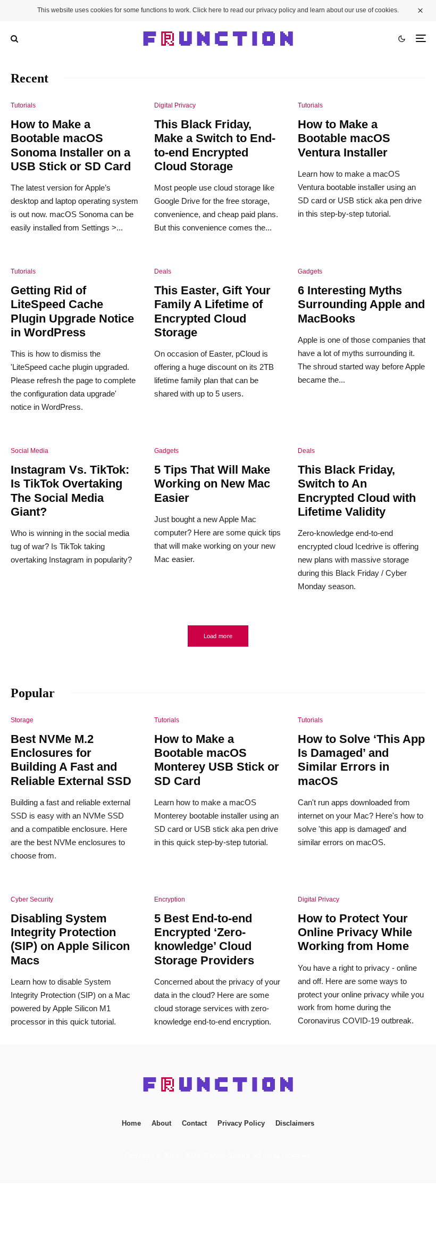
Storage (22, 720)
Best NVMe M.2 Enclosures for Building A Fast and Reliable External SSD (71, 760)
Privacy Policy (241, 1123)
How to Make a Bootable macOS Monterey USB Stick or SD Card (216, 760)
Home (131, 1123)
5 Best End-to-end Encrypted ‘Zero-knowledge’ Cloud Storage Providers (204, 939)
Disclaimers (294, 1123)
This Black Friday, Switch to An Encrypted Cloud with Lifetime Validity (357, 490)
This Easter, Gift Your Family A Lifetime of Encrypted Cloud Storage (212, 311)
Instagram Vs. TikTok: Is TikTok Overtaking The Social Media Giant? (70, 490)
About (161, 1123)
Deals (162, 271)
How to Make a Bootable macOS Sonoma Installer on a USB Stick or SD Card (71, 145)
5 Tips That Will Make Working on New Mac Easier (212, 484)
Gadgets (310, 271)
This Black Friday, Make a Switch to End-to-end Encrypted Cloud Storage (214, 145)
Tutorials (23, 105)
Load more (218, 636)
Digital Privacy (175, 105)
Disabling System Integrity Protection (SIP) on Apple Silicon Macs (70, 939)
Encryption (169, 899)
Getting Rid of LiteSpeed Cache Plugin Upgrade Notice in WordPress (72, 311)
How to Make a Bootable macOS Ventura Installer (344, 138)
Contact (194, 1123)
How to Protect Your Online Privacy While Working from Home (355, 932)
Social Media (29, 451)
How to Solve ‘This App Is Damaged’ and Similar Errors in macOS (361, 760)
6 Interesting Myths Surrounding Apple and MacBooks (361, 304)
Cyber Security (32, 899)
